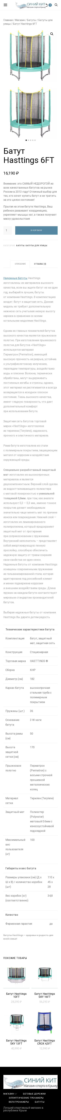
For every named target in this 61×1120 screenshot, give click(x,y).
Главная (8, 20)
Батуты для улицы (36, 245)
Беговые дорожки (34, 1093)
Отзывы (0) (40, 264)
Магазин (20, 20)
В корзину (36, 230)
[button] (26, 140)
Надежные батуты (15, 278)
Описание (20, 264)
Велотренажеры (19, 1102)
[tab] (20, 264)
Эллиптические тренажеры (26, 1098)
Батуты (31, 20)
